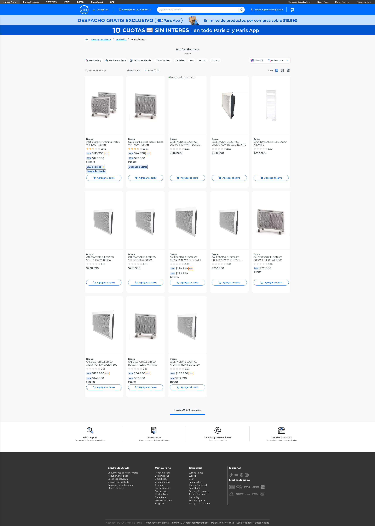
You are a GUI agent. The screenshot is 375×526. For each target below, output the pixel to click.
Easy (191, 479)
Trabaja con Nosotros (199, 503)
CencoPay (194, 497)
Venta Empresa (197, 500)
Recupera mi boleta (118, 476)
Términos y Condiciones (156, 522)
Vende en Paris (162, 472)
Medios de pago (116, 488)
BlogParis (160, 503)
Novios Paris (322, 2)
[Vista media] (282, 70)
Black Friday (161, 479)
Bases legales (262, 522)
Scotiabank (194, 488)
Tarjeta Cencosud (198, 485)
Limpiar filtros (133, 70)
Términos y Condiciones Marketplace (190, 522)
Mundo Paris (340, 2)
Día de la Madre (163, 488)
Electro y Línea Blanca (101, 39)
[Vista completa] (276, 70)
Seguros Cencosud (198, 491)
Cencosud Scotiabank (297, 2)
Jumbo (192, 476)
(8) (105, 149)
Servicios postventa (118, 479)
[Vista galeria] (288, 70)
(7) (147, 149)
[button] (135, 9)
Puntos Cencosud (31, 2)
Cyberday (160, 485)
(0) (187, 149)
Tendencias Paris (163, 500)
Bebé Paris (160, 497)
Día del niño (161, 491)
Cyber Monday (162, 482)
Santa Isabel (195, 482)
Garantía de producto (118, 482)
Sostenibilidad (162, 476)
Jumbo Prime (10, 2)
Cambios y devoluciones (120, 485)
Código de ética (244, 522)
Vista (270, 70)
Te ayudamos (362, 2)
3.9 (144, 149)
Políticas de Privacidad (222, 522)
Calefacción (121, 39)
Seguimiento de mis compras (123, 472)
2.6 (102, 149)
